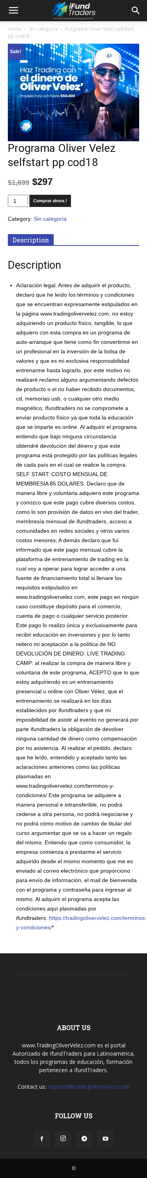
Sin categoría (43, 29)
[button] (136, 10)
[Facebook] (42, 1139)
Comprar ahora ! (50, 200)
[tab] (31, 240)
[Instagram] (63, 1139)
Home (15, 29)
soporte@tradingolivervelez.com (89, 1086)
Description (31, 240)
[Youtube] (105, 1139)
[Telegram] (84, 1139)
